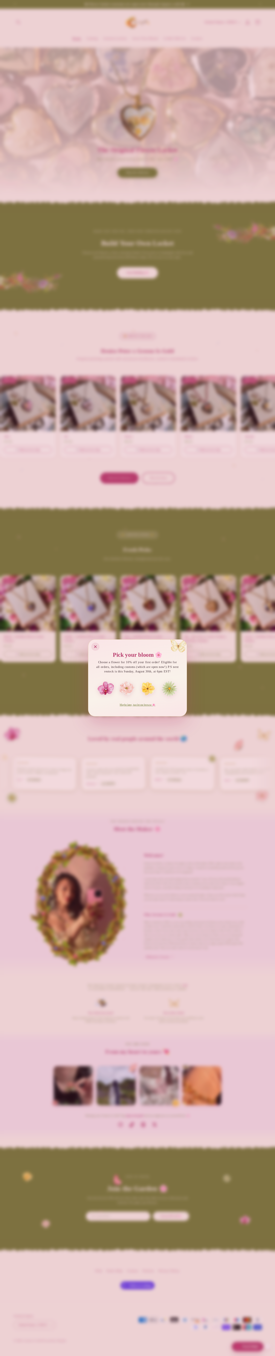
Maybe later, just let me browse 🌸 (137, 704)
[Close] (95, 647)
